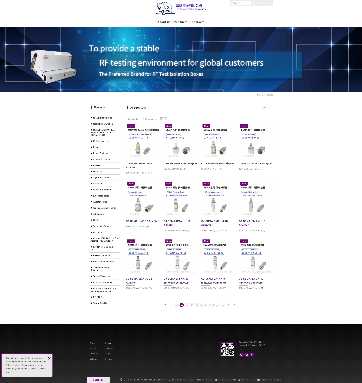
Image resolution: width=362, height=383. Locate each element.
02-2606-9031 (225, 380)
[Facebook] (252, 354)
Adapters (97, 232)
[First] (165, 305)
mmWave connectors (103, 261)
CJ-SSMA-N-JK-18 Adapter (256, 148)
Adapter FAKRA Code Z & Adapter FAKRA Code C (104, 239)
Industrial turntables (102, 282)
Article (93, 348)
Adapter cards (100, 202)
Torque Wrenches (101, 276)
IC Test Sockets (101, 141)
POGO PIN (98, 297)
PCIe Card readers (102, 189)
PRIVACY (34, 368)
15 (197, 305)
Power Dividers (100, 153)
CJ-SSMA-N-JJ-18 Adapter (143, 205)
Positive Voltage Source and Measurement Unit (103, 289)
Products (181, 22)
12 (182, 305)
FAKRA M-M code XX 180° (102, 248)
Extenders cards (101, 196)
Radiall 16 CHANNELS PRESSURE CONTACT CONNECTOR (102, 132)
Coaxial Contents (101, 159)
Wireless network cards (104, 208)
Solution (93, 359)
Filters (96, 147)
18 (212, 305)
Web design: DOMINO (257, 345)
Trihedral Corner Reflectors (99, 268)
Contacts (198, 22)
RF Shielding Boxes (102, 118)
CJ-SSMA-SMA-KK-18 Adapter (180, 207)
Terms (107, 353)
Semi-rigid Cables (101, 226)
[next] (228, 305)
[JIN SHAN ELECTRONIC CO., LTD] (181, 8)
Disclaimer (109, 359)
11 (176, 305)
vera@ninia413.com (271, 380)
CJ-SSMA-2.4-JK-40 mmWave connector (256, 265)
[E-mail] (246, 354)
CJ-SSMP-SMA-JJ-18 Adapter (143, 150)
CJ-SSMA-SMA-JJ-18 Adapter (143, 265)
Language (262, 3)
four (165, 118)
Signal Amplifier (100, 303)
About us (164, 22)
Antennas (97, 183)
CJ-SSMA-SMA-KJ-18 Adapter (218, 207)
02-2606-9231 (249, 380)
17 (207, 305)
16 (202, 305)
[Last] (234, 305)
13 (187, 305)
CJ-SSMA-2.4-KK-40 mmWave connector (180, 265)
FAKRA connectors (102, 255)
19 (217, 305)
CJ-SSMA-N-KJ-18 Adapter (218, 148)
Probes (96, 165)
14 (192, 305)
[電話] (241, 354)
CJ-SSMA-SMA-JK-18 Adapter (256, 207)
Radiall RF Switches (103, 124)
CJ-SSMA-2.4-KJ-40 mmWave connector (218, 265)
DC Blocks (98, 171)
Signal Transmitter (102, 177)
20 (223, 305)
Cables (96, 220)
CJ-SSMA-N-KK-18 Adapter (180, 148)
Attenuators (98, 214)
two (161, 118)
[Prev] (171, 305)
